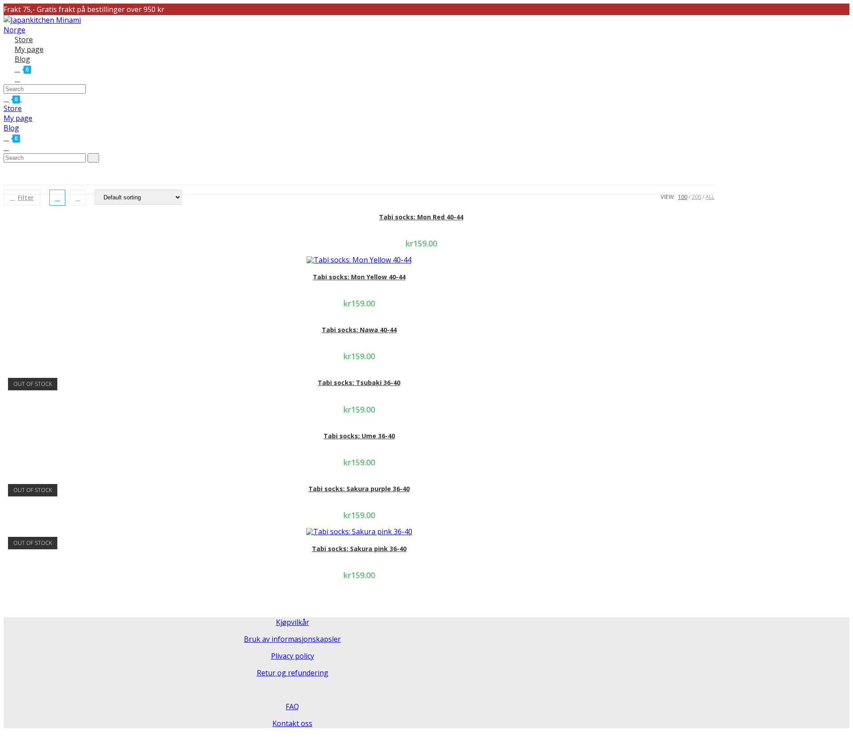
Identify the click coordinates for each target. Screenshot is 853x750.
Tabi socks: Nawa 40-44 (359, 329)
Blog (11, 128)
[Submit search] (93, 158)
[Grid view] (57, 198)
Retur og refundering (292, 673)
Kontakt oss (292, 723)
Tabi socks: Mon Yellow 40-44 (359, 277)
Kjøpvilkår (292, 622)
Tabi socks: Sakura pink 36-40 (359, 548)
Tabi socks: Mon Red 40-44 (421, 217)
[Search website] (17, 78)
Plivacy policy (292, 656)
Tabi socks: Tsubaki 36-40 (359, 382)
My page (18, 118)
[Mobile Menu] (24, 98)
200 (696, 197)
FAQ (292, 706)
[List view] (78, 198)
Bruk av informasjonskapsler (292, 639)
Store (13, 108)
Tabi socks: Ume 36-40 (359, 436)
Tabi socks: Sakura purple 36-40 (359, 488)
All (710, 197)
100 (682, 197)
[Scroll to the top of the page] (6, 740)
